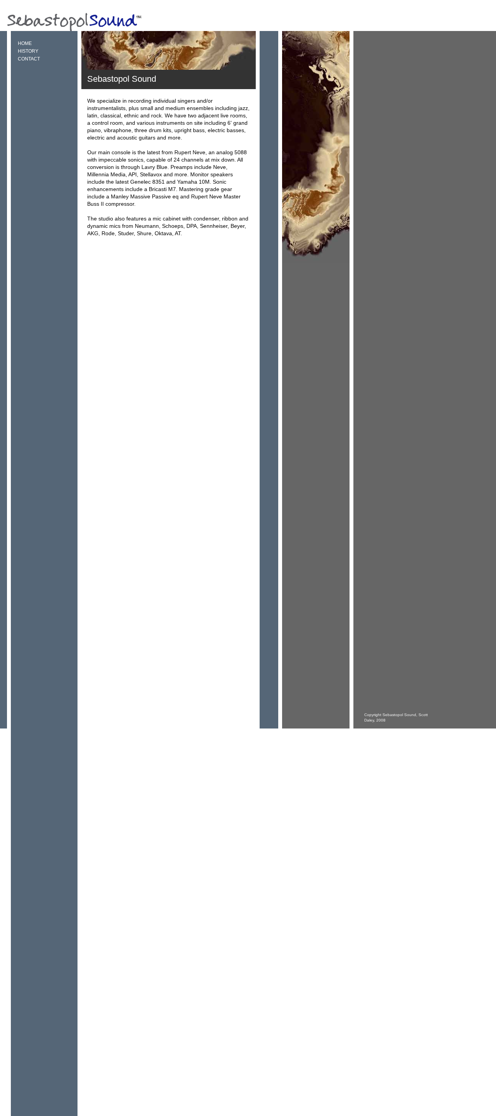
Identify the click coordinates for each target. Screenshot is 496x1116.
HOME (25, 43)
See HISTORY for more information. (131, 248)
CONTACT (29, 59)
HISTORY (28, 51)
